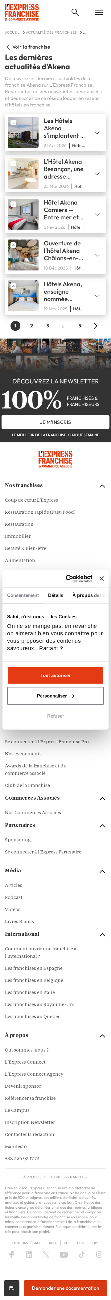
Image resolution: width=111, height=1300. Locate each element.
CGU (67, 1243)
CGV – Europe (88, 1243)
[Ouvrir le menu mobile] (98, 12)
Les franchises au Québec (32, 1017)
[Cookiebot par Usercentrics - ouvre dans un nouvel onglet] (68, 579)
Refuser (55, 716)
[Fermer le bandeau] (102, 579)
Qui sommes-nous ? (27, 1050)
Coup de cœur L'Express (31, 500)
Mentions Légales (27, 1243)
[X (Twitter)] (46, 1254)
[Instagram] (99, 1254)
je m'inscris (55, 422)
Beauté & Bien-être (25, 548)
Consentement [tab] (23, 595)
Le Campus (17, 1110)
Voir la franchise (31, 47)
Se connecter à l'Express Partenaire (43, 852)
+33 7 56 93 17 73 (22, 1159)
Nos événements (23, 754)
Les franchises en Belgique (34, 980)
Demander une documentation (65, 1288)
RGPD (53, 1243)
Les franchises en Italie (30, 993)
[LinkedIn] (29, 1254)
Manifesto (16, 1147)
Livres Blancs (19, 922)
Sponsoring (18, 840)
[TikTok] (82, 1254)
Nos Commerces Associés (33, 813)
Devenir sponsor (23, 1086)
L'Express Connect (25, 1062)
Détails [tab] (55, 595)
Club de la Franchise (27, 786)
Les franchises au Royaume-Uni (40, 1005)
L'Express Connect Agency (34, 1074)
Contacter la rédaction (29, 1135)
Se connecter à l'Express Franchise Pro (47, 742)
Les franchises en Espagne (34, 968)
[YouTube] (63, 1254)
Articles (13, 885)
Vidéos (12, 910)
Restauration (19, 524)
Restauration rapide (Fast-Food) (40, 512)
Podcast (14, 898)
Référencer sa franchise (30, 1098)
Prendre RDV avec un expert (11, 1288)
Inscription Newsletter (30, 1123)
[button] (75, 12)
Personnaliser (52, 695)
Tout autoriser (55, 675)
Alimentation (20, 561)
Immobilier (18, 536)
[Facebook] (11, 1254)
